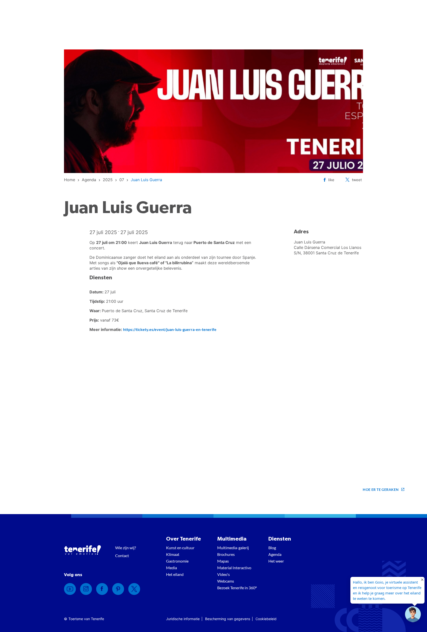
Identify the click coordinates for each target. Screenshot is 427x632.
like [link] (331, 179)
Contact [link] (122, 555)
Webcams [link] (225, 581)
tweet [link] (357, 179)
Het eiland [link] (175, 574)
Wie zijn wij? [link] (125, 547)
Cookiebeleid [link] (266, 619)
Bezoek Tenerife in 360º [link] (237, 587)
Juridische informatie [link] (183, 619)
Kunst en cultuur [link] (180, 547)
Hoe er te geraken (381, 489)
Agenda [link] (274, 554)
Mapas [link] (223, 561)
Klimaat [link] (172, 554)
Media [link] (171, 567)
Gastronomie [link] (177, 561)
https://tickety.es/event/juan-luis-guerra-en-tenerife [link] (169, 329)
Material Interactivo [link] (234, 567)
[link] (69, 179)
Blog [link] (272, 547)
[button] (413, 614)
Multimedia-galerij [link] (233, 547)
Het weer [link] (276, 561)
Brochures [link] (226, 554)
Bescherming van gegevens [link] (227, 619)
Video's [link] (223, 574)
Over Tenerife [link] (183, 539)
